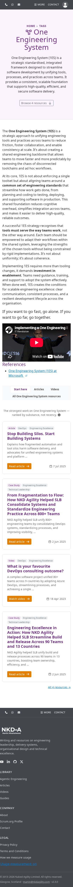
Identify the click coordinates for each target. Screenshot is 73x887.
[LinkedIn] (8, 761)
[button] (59, 415)
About (4, 815)
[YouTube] (2, 761)
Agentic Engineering (13, 779)
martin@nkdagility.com (36, 882)
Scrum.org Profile (11, 821)
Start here (20, 389)
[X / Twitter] (21, 761)
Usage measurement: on (18, 864)
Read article (17, 466)
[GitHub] (15, 761)
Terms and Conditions (14, 851)
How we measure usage (15, 857)
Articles (39, 389)
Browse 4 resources (34, 103)
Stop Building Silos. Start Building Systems (31, 436)
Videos (55, 389)
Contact (53, 4)
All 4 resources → (59, 687)
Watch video (17, 599)
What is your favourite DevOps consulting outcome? (35, 568)
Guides (4, 798)
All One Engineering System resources (36, 396)
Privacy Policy (8, 844)
